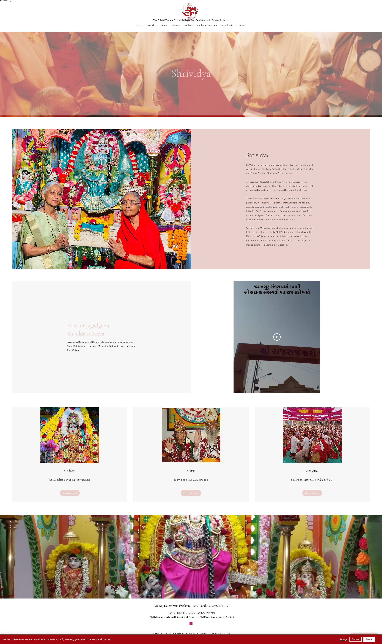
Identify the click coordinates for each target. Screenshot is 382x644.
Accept (369, 639)
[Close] (378, 639)
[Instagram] (191, 623)
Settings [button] (343, 639)
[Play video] (277, 337)
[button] (188, 25)
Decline (355, 639)
